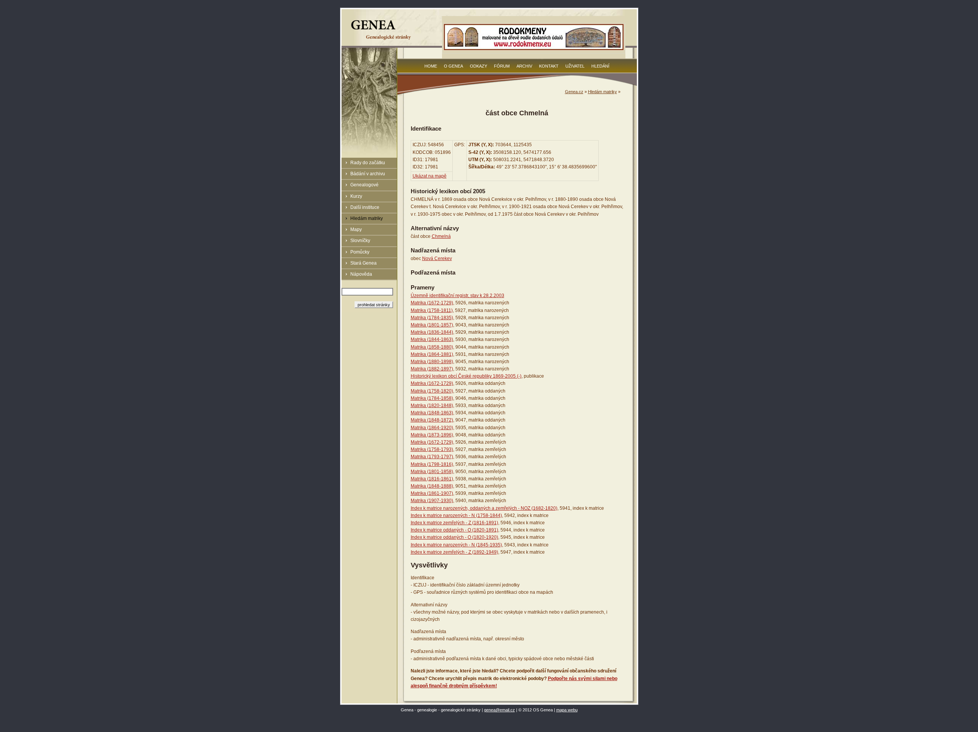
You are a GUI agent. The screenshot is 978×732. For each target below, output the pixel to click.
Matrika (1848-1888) (432, 486)
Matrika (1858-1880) (432, 347)
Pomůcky (359, 252)
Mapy (356, 229)
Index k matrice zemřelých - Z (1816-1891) (454, 522)
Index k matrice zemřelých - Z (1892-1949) (454, 552)
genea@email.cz (499, 710)
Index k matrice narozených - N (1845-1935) (456, 545)
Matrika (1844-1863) (432, 339)
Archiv (524, 66)
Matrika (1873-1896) (432, 435)
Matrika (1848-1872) (432, 420)
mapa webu (567, 710)
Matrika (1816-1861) (432, 479)
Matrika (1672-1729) (432, 302)
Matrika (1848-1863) (432, 412)
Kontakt (549, 66)
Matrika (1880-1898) (432, 361)
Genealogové (364, 184)
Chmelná (441, 236)
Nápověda (361, 274)
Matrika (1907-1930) (432, 500)
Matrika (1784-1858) (432, 398)
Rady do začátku (367, 162)
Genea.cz (574, 91)
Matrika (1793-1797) (432, 456)
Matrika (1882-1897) (432, 369)
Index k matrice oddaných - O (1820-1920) (454, 537)
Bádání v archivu (367, 173)
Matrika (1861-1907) (432, 493)
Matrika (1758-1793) (432, 449)
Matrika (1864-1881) (432, 354)
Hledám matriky (366, 218)
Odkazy (478, 66)
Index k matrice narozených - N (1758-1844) (456, 515)
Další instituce (364, 207)
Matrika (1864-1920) (432, 427)
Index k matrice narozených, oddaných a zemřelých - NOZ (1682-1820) (484, 508)
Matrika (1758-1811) (432, 310)
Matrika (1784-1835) (432, 317)
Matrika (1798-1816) (432, 464)
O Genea (453, 66)
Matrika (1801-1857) (432, 325)
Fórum (502, 66)
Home (430, 66)
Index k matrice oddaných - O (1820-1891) (454, 530)
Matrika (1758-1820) (432, 391)
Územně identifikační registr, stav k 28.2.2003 (457, 295)
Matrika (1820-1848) (432, 405)
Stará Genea (363, 263)
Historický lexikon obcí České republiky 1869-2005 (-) (466, 376)
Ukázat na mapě (430, 176)
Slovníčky (360, 240)
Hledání (600, 66)
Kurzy (356, 196)
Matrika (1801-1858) (432, 471)
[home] (382, 39)
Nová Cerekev (437, 258)
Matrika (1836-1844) (432, 332)
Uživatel (575, 66)
